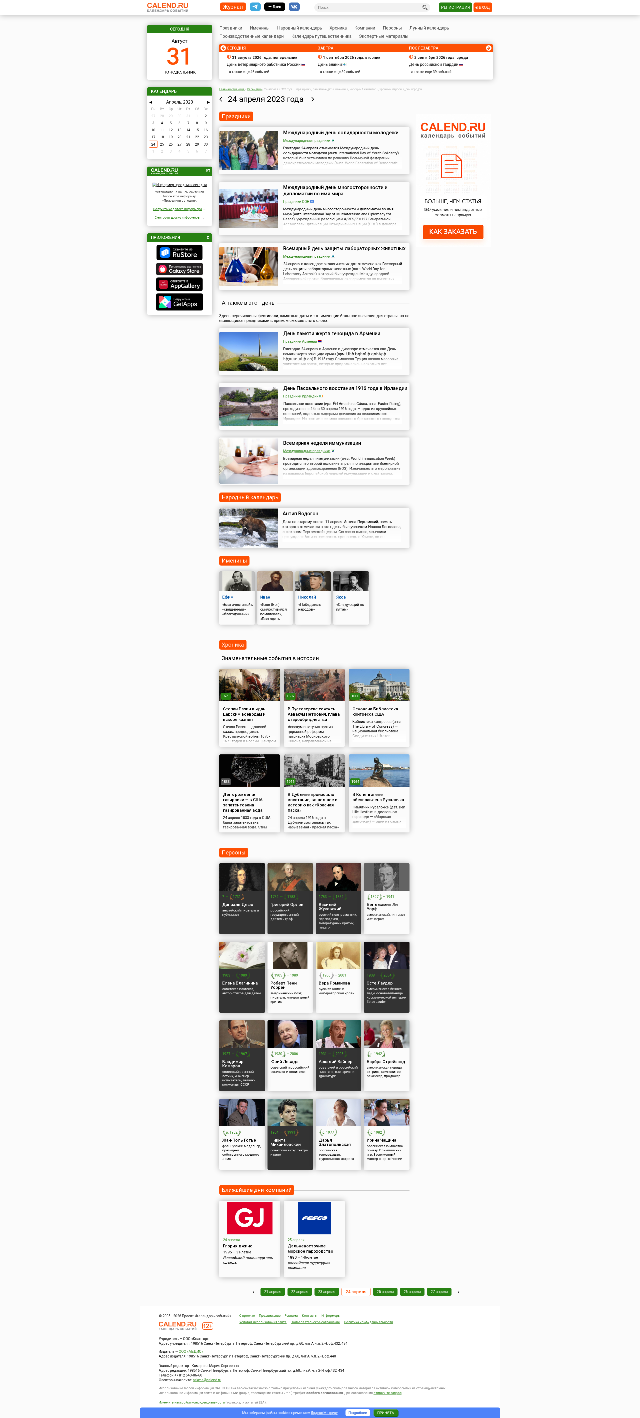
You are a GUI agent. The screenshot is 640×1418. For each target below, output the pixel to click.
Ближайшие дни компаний (257, 1190)
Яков (341, 597)
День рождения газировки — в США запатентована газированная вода (242, 802)
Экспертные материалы (383, 36)
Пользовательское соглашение (315, 1322)
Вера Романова (334, 983)
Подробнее (357, 1413)
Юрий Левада (284, 1061)
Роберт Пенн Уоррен (283, 985)
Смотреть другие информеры (177, 217)
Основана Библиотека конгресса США (375, 711)
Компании (364, 28)
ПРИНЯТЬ (385, 1413)
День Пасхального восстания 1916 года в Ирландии (345, 388)
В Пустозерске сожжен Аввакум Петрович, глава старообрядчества (314, 714)
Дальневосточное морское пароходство (310, 1248)
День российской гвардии (433, 64)
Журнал (233, 7)
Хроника (338, 28)
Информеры (331, 1315)
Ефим (228, 597)
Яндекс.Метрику (324, 1413)
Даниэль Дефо (237, 904)
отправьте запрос (388, 1393)
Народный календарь (299, 28)
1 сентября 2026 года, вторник (351, 57)
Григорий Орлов (287, 904)
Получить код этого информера (177, 209)
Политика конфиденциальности (368, 1322)
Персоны (392, 28)
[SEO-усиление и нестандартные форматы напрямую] (453, 246)
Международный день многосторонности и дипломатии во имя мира (335, 190)
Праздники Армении (300, 341)
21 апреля (272, 1291)
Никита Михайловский (285, 1142)
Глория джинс (237, 1245)
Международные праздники (306, 141)
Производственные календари (251, 36)
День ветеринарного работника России (263, 64)
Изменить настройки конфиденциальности (192, 1402)
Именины (260, 28)
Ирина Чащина (381, 1140)
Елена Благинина (240, 983)
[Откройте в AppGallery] (179, 285)
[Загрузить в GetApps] (179, 302)
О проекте (247, 1315)
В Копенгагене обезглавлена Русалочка (378, 797)
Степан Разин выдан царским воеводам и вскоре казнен (244, 714)
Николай (307, 597)
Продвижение (269, 1315)
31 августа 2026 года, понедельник (264, 57)
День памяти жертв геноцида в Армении (331, 333)
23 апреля (326, 1291)
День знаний (330, 64)
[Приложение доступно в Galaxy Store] (179, 270)
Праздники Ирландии (300, 396)
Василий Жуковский (330, 906)
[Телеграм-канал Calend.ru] (255, 7)
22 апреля (299, 1291)
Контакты (309, 1315)
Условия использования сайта (262, 1322)
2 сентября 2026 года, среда (441, 57)
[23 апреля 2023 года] (220, 99)
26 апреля (412, 1291)
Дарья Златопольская (335, 1142)
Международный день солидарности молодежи (340, 133)
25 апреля (385, 1291)
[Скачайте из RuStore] (179, 253)
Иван (265, 597)
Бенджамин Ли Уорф (382, 906)
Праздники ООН (296, 202)
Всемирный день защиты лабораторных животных (344, 248)
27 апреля (439, 1291)
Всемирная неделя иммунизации (322, 443)
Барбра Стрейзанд (386, 1061)
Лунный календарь (429, 28)
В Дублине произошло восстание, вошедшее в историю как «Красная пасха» (313, 802)
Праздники (230, 28)
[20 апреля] (253, 1291)
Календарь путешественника (321, 36)
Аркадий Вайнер (335, 1061)
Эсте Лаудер (380, 983)
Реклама (291, 1315)
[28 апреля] (458, 1291)
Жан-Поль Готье (239, 1140)
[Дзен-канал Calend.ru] (274, 7)
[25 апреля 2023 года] (313, 99)
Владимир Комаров (233, 1063)
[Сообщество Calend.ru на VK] (294, 7)
